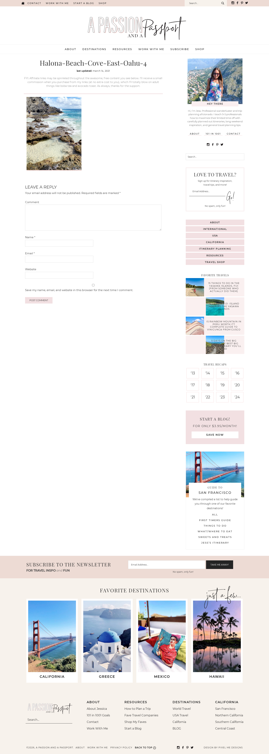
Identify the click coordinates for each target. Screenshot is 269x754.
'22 (207, 397)
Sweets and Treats (215, 537)
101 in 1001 (213, 133)
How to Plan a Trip (137, 708)
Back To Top (143, 747)
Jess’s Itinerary (215, 542)
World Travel (182, 708)
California (215, 242)
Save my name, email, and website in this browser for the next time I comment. (79, 290)
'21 (193, 397)
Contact (34, 3)
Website (30, 269)
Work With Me (97, 728)
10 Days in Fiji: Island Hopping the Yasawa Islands (224, 306)
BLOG (177, 728)
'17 (192, 385)
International (215, 229)
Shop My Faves (135, 722)
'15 (222, 373)
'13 (193, 373)
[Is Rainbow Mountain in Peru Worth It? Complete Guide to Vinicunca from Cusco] (196, 326)
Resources (215, 255)
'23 (222, 397)
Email (30, 253)
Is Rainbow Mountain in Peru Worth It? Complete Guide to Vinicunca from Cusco (223, 325)
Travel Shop (215, 262)
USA (215, 235)
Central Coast (225, 728)
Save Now (215, 434)
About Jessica (97, 708)
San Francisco (225, 708)
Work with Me (57, 3)
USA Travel (180, 715)
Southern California (229, 722)
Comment (32, 202)
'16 (237, 373)
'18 (207, 385)
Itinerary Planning (215, 248)
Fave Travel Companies (141, 715)
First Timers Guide (215, 520)
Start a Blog (83, 3)
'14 (207, 373)
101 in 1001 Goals (98, 715)
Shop (103, 3)
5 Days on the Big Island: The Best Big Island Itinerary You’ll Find (224, 345)
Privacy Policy (121, 747)
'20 (237, 385)
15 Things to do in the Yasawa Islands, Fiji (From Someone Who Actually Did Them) (224, 287)
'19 (222, 385)
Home (23, 3)
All (215, 514)
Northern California (229, 715)
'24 (237, 397)
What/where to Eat (215, 531)
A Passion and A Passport (134, 24)
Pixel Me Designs (230, 747)
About (195, 133)
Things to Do (215, 525)
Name (30, 237)
